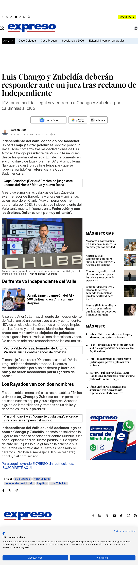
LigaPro (42, 483)
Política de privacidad (124, 531)
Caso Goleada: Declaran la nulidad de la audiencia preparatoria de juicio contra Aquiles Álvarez (112, 348)
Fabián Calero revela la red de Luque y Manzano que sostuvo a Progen (111, 335)
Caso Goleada (27, 40)
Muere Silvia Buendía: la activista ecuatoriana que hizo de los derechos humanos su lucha (101, 310)
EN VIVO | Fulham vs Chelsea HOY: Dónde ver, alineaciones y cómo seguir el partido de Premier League (112, 376)
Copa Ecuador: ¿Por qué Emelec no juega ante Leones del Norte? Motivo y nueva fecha (38, 183)
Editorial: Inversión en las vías (107, 40)
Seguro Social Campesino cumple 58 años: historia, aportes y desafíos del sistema (100, 260)
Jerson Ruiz (18, 130)
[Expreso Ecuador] (28, 519)
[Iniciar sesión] (136, 28)
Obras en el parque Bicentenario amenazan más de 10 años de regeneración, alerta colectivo (108, 390)
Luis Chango (22, 478)
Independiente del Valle (19, 483)
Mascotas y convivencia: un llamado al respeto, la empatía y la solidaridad (101, 244)
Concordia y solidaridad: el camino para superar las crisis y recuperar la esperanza (101, 275)
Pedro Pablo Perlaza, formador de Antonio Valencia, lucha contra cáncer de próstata (35, 350)
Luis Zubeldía (58, 483)
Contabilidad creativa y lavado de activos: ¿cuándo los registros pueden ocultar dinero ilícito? (100, 293)
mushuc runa (42, 478)
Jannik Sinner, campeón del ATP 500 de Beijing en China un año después (51, 299)
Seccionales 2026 (73, 40)
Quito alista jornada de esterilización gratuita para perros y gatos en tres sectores (110, 362)
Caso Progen (49, 40)
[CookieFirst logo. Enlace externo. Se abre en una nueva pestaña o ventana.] (4, 533)
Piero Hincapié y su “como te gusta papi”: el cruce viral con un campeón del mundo (41, 418)
